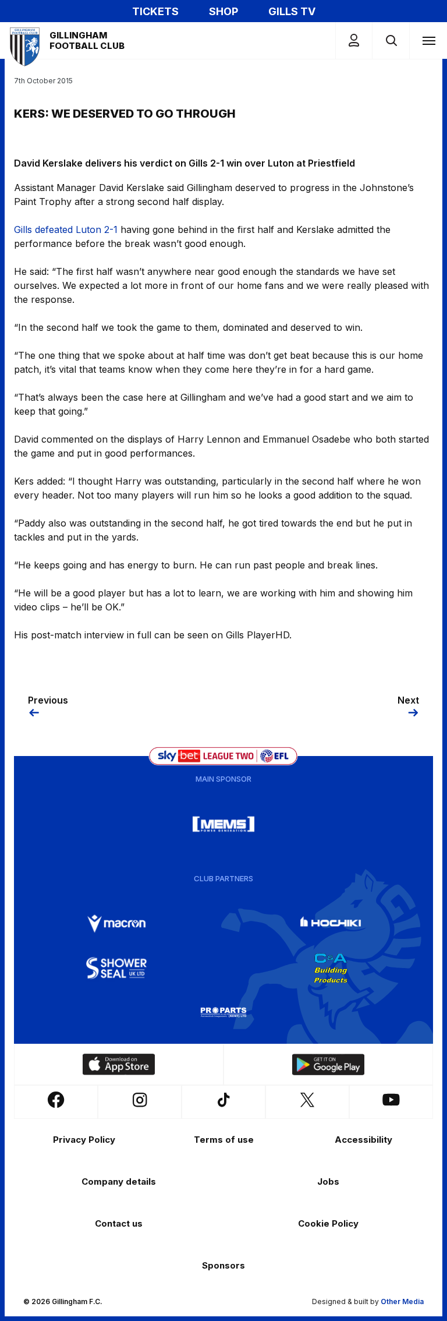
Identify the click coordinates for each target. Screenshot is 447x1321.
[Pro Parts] (223, 1012)
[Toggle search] (390, 40)
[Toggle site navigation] (428, 40)
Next (408, 700)
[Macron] (116, 923)
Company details (118, 1181)
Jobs (328, 1181)
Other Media (402, 1301)
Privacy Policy (84, 1139)
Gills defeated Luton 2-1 (66, 229)
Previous (48, 700)
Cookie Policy (328, 1223)
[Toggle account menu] (354, 40)
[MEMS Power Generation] (223, 824)
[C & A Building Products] (331, 968)
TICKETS (155, 11)
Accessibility (363, 1139)
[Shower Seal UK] (116, 968)
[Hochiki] (331, 923)
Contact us (119, 1223)
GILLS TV (291, 11)
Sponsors (223, 1265)
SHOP (223, 11)
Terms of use (224, 1139)
